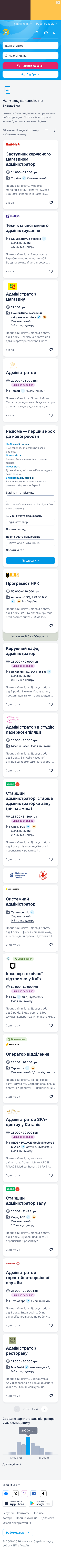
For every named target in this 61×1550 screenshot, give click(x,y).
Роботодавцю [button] (15, 1532)
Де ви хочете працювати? (23, 536)
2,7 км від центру (22, 835)
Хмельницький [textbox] (18, 55)
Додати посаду (16, 529)
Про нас (38, 1513)
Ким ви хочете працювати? (24, 515)
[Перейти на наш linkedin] (33, 1493)
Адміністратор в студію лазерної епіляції (30, 730)
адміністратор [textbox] (14, 45)
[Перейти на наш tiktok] (43, 1493)
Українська (10, 1484)
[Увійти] (54, 32)
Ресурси (8, 1513)
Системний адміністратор (20, 902)
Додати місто (15, 550)
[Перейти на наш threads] (15, 1493)
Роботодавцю (45, 23)
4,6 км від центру (22, 247)
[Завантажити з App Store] (14, 1503)
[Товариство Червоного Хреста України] (42, 875)
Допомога (47, 1518)
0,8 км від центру (22, 680)
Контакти (23, 1513)
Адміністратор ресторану (21, 1351)
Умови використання (17, 1523)
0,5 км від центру (22, 920)
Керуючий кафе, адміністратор (22, 651)
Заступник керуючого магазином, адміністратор (28, 159)
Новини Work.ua (26, 1518)
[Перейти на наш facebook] (6, 1493)
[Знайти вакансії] (37, 32)
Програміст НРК (22, 583)
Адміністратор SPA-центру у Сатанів (26, 1122)
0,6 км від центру (22, 1371)
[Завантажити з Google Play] (41, 1503)
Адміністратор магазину (21, 297)
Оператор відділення (27, 1054)
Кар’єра (8, 1518)
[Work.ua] (6, 32)
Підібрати (32, 74)
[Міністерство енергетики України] (18, 875)
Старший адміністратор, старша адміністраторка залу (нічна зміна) (29, 801)
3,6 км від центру (22, 325)
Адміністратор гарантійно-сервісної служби (27, 1277)
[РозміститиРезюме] (46, 32)
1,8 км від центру (43, 1072)
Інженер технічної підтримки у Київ (24, 976)
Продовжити (30, 560)
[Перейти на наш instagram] (24, 1493)
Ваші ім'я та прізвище (20, 492)
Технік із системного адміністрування (27, 228)
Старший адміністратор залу (26, 1201)
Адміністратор (21, 372)
